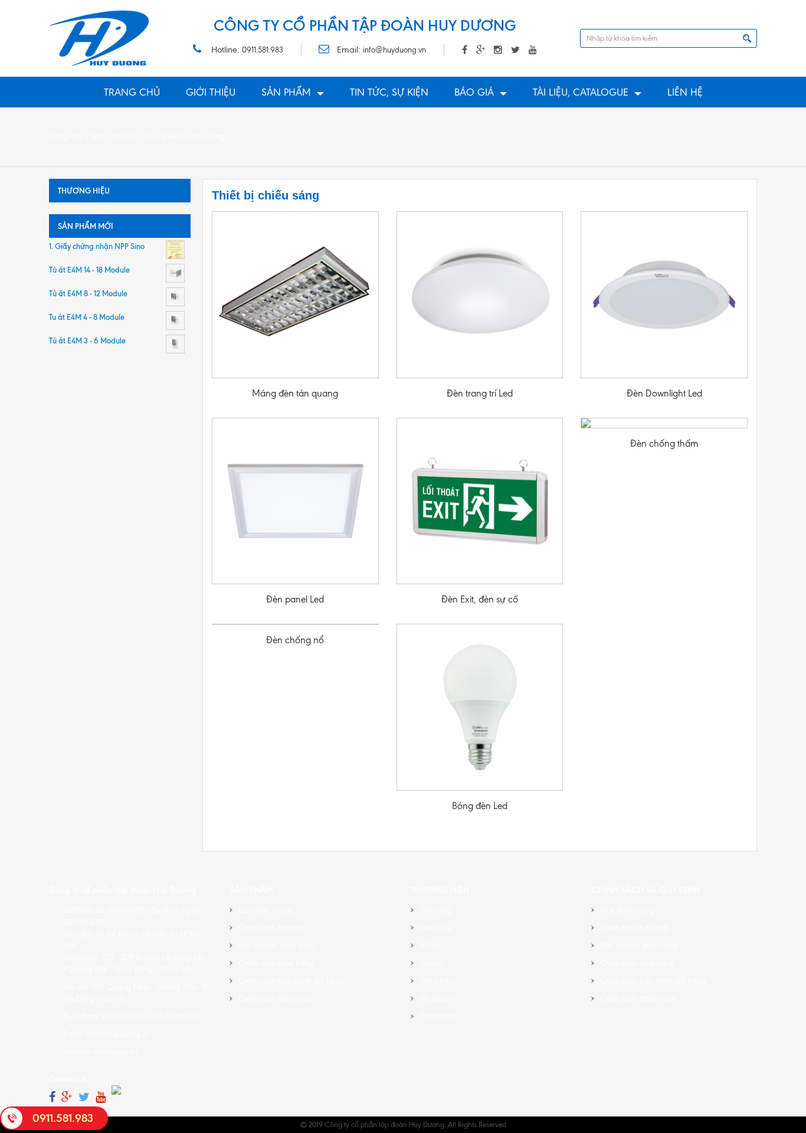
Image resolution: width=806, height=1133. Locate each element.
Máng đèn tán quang (295, 393)
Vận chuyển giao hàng (277, 945)
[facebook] (52, 1097)
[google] (67, 1097)
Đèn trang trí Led (480, 393)
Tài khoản (436, 998)
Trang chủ (132, 92)
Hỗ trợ (430, 945)
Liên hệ (685, 92)
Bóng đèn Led (479, 805)
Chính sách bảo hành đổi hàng (291, 981)
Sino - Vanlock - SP (121, 136)
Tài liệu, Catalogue (580, 92)
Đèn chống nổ (295, 640)
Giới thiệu (210, 92)
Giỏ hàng (435, 910)
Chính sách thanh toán (276, 998)
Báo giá (474, 92)
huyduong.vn (115, 1051)
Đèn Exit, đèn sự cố (479, 599)
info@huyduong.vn (394, 49)
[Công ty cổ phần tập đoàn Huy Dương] (99, 38)
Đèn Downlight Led (664, 393)
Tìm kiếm (747, 38)
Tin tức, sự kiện (389, 92)
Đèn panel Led (295, 599)
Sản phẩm (286, 92)
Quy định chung (265, 910)
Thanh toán (438, 1016)
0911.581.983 (262, 49)
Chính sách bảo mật (272, 928)
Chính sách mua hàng (275, 963)
